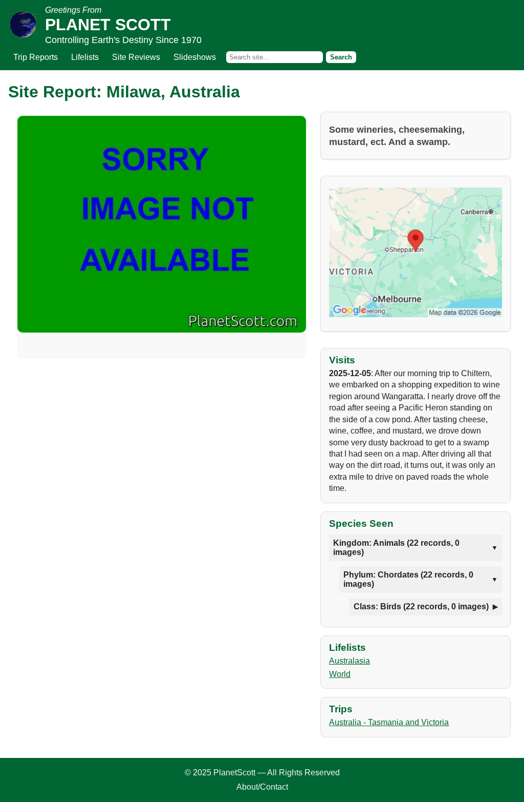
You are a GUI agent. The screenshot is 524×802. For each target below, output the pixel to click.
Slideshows (194, 57)
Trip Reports (35, 57)
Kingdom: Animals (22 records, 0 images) (396, 548)
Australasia (349, 660)
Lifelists (85, 57)
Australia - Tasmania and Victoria (389, 722)
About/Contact (262, 787)
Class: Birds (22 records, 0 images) (421, 606)
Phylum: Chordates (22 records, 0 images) (408, 579)
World (340, 674)
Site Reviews (136, 57)
